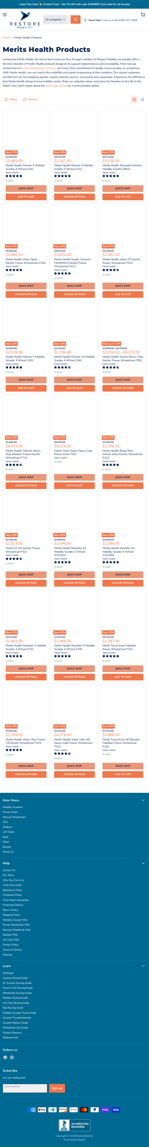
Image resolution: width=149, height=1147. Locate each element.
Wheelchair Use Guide (15, 1027)
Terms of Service (12, 949)
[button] (14, 176)
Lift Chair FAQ (11, 940)
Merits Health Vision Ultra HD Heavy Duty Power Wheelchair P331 (73, 743)
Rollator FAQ (10, 934)
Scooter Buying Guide (15, 978)
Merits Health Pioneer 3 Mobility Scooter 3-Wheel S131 (73, 167)
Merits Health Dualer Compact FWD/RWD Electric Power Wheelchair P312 (72, 263)
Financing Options (13, 905)
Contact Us (9, 870)
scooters (51, 68)
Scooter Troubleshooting (17, 1017)
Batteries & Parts (12, 890)
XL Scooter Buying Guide (17, 983)
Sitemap (7, 954)
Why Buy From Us (13, 880)
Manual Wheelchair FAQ (17, 930)
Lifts (5, 822)
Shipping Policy (11, 915)
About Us (8, 852)
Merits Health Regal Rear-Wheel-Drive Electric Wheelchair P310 (122, 454)
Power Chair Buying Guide (18, 988)
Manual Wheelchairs (14, 817)
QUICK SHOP (26, 188)
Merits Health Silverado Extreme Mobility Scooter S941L (122, 167)
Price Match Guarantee (16, 900)
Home (6, 37)
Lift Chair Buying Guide (16, 1003)
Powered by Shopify (74, 1139)
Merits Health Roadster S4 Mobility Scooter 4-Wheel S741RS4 (118, 551)
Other (6, 842)
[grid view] (134, 100)
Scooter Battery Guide (15, 1022)
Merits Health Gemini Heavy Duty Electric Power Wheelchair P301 (122, 358)
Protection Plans (12, 895)
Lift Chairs (8, 832)
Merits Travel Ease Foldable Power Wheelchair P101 (119, 647)
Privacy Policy (11, 944)
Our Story (8, 875)
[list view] (142, 100)
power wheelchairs (33, 68)
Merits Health (12, 172)
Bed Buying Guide (13, 1007)
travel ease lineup (56, 85)
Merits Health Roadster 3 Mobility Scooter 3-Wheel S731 (26, 647)
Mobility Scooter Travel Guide (19, 1013)
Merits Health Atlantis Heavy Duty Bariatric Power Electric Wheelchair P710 (23, 454)
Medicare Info (10, 1037)
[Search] (75, 19)
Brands (7, 847)
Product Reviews (12, 1032)
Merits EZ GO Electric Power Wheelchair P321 (23, 550)
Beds (6, 837)
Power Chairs (10, 812)
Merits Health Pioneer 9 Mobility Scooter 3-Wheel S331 (25, 358)
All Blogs (8, 973)
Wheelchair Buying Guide (17, 993)
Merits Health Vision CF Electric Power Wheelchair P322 (121, 261)
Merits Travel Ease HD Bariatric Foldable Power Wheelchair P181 (121, 743)
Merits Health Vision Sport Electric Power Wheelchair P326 (25, 261)
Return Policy (10, 910)
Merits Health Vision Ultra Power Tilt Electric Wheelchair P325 (25, 741)
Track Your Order (12, 885)
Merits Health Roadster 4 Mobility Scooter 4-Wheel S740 (74, 647)
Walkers (7, 827)
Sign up (57, 1088)
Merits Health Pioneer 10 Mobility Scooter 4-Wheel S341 (74, 358)
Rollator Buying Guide (15, 998)
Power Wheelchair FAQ (16, 925)
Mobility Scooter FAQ (15, 920)
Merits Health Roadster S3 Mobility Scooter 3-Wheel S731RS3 (70, 551)
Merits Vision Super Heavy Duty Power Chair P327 (73, 452)
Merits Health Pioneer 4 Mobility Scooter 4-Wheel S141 (25, 167)
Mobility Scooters (13, 807)
